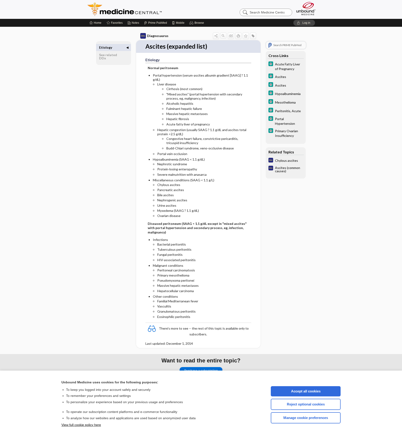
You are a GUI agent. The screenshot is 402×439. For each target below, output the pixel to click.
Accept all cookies (306, 391)
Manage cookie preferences (305, 418)
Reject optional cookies (306, 404)
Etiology (105, 47)
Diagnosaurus (157, 36)
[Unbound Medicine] (306, 8)
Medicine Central (145, 9)
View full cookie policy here (81, 425)
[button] (197, 23)
